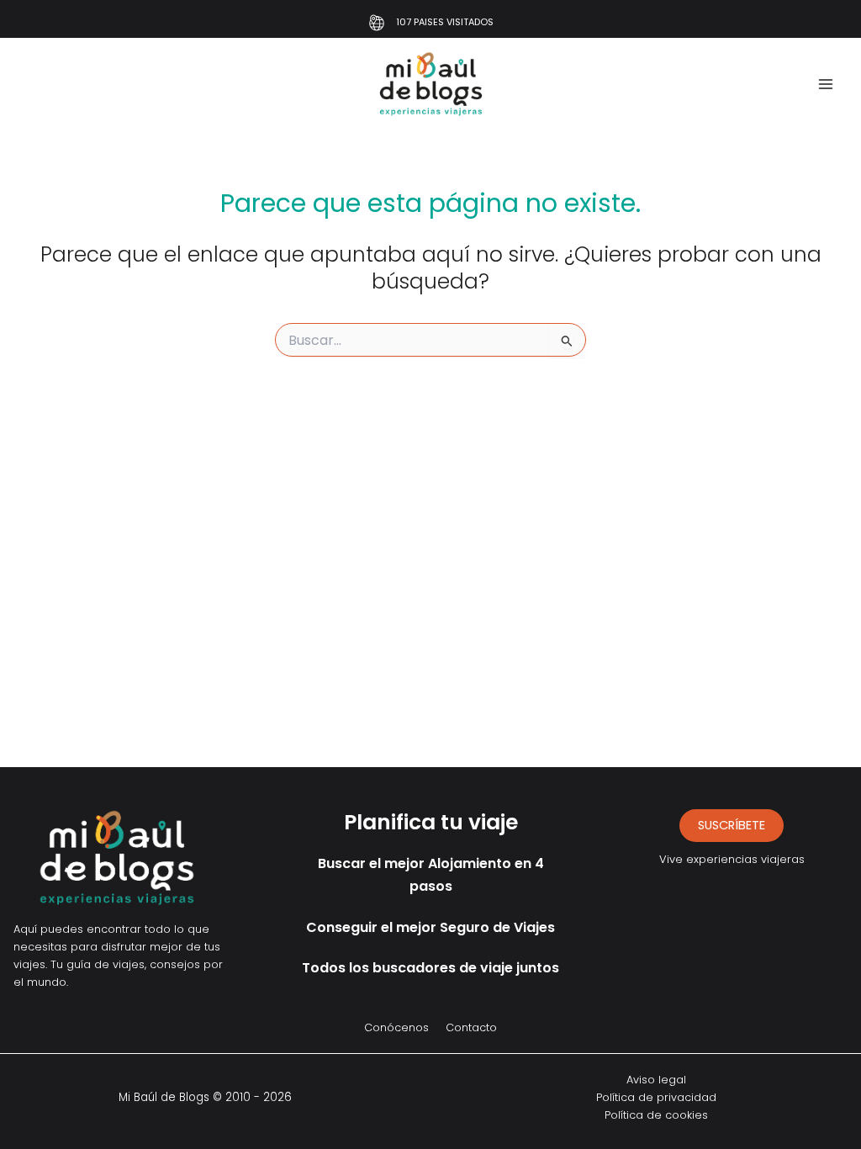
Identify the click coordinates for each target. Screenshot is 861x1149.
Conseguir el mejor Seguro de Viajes (430, 927)
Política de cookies (656, 1115)
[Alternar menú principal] (825, 84)
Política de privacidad (656, 1097)
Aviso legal (656, 1079)
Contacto (471, 1027)
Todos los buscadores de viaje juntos (430, 967)
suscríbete (731, 825)
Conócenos (396, 1027)
